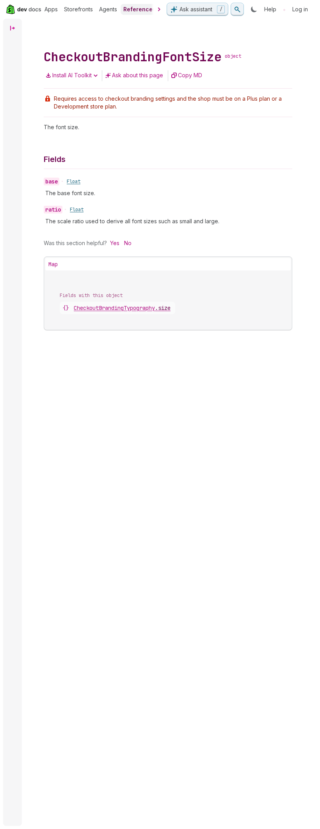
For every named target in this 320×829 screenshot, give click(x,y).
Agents (108, 9)
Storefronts (78, 9)
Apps (51, 9)
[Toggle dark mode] (254, 9)
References (139, 9)
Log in (300, 9)
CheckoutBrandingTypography (122, 307)
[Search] (237, 9)
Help (270, 9)
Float (73, 181)
